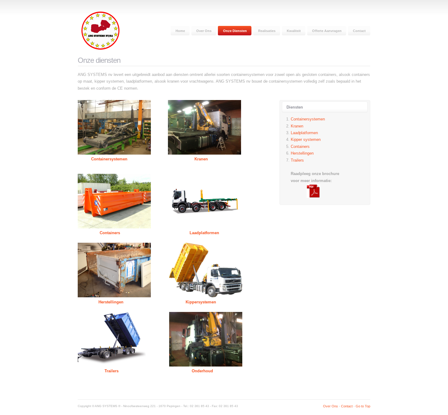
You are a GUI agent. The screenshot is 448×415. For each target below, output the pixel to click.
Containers (110, 233)
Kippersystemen (201, 302)
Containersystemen (109, 159)
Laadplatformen (204, 233)
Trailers (112, 371)
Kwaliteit (294, 31)
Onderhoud (202, 371)
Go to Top (363, 406)
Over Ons (204, 31)
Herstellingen (110, 302)
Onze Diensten (235, 31)
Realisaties (267, 31)
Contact (359, 31)
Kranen (201, 159)
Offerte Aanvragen (327, 31)
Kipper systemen (306, 139)
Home (180, 31)
